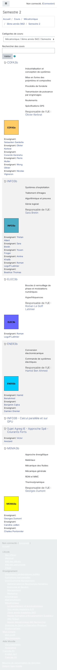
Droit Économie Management (19, 580)
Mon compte (9, 631)
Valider (7, 56)
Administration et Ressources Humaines (27, 584)
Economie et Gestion (17, 587)
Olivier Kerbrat (33, 114)
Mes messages (12, 638)
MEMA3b (13, 448)
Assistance (10, 647)
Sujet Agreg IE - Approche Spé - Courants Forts (27, 430)
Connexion (48, 3)
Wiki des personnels (15, 564)
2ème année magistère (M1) (21, 612)
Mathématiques (13, 599)
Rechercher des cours (13, 46)
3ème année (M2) (16, 24)
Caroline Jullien (11, 525)
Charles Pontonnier (14, 531)
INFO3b (12, 181)
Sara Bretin (31, 212)
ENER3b (12, 344)
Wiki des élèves (13, 561)
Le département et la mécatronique (25, 606)
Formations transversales (17, 577)
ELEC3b (12, 279)
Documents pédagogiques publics (22, 574)
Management (14, 590)
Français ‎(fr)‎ (9, 651)
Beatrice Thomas (12, 272)
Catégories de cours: (12, 33)
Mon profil (10, 635)
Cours (17, 19)
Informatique (11, 596)
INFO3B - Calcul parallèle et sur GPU (27, 420)
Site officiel (10, 555)
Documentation (13, 644)
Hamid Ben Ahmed (36, 370)
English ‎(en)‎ (11, 654)
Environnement (12, 628)
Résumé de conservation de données (21, 663)
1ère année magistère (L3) (20, 609)
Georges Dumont (35, 490)
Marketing (12, 593)
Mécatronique (31, 19)
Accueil (6, 19)
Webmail (9, 558)
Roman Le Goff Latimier (34, 308)
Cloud (8, 568)
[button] (15, 56)
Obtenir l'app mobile (12, 666)
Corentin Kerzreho (13, 155)
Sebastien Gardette (14, 142)
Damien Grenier (12, 411)
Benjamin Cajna (12, 404)
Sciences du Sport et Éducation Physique (26, 625)
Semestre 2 (34, 24)
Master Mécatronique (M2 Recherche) (26, 622)
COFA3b (12, 62)
